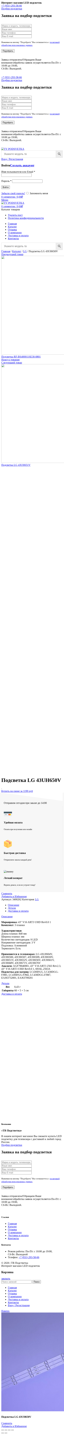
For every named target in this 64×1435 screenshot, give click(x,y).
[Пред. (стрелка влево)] (2, 1433)
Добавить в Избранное (14, 896)
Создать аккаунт (22, 165)
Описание (13, 905)
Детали (12, 908)
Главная (5, 251)
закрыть (5, 1278)
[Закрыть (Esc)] (2, 1430)
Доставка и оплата (18, 911)
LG (25, 251)
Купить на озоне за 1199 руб (17, 791)
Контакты (13, 1238)
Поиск (37, 1282)
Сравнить (6, 893)
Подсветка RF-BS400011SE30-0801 (21, 356)
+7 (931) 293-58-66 (11, 5)
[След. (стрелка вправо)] (6, 1433)
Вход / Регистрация (19, 1305)
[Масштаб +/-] (12, 1430)
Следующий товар (11, 362)
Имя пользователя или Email (18, 171)
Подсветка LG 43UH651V (16, 465)
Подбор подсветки (11, 8)
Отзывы (12, 1229)
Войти (6, 187)
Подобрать (8, 51)
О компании (15, 1232)
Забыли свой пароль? (13, 193)
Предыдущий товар (12, 254)
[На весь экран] (9, 1430)
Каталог (16, 251)
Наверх (5, 1311)
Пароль (6, 181)
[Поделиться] (6, 1430)
